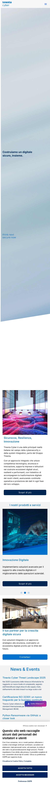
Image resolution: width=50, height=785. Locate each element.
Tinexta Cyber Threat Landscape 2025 (24, 677)
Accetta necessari (25, 775)
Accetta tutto (25, 768)
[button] (45, 4)
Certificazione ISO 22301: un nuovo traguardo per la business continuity (23, 698)
